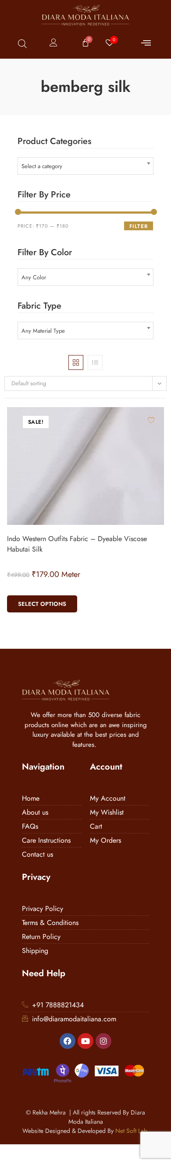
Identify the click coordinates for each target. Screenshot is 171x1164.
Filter (138, 226)
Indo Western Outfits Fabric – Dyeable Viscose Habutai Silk (77, 544)
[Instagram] (103, 1041)
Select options (42, 604)
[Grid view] (75, 362)
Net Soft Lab (131, 1130)
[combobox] (85, 166)
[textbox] (85, 166)
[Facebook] (67, 1041)
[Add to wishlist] (151, 420)
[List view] (95, 362)
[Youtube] (85, 1041)
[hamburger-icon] (146, 43)
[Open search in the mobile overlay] (22, 43)
